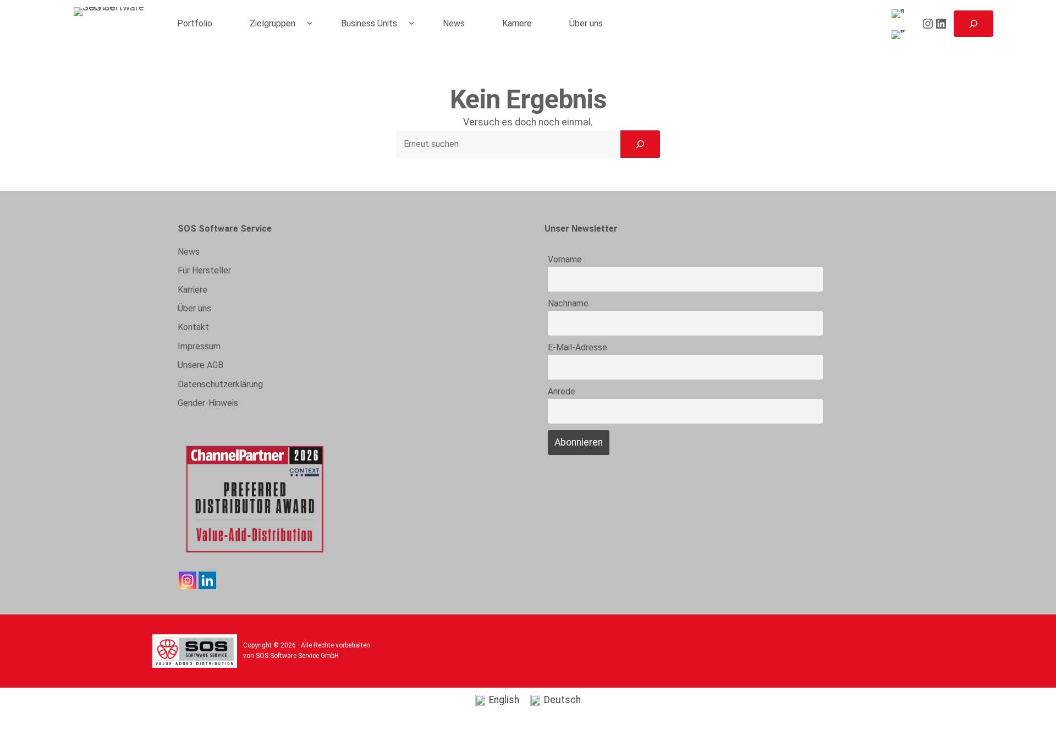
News (189, 251)
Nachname (568, 303)
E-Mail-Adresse (577, 347)
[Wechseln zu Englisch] (900, 14)
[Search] (640, 144)
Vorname (565, 259)
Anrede (561, 391)
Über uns (194, 308)
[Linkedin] (207, 580)
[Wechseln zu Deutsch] (900, 35)
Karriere (192, 289)
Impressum (199, 346)
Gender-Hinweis (208, 403)
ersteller (204, 270)
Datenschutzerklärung (220, 384)
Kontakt (193, 327)
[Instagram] (187, 580)
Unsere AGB (200, 365)
